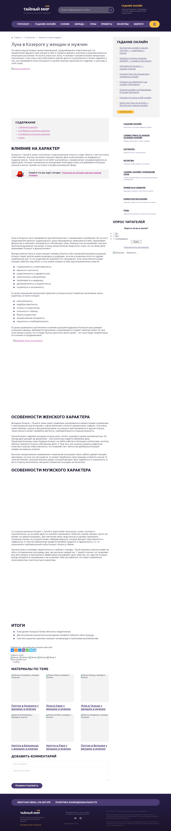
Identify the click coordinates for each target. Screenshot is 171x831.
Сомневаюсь (121, 239)
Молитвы (123, 24)
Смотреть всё (125, 112)
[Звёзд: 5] (51, 657)
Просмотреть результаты (136, 247)
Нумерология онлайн (135, 199)
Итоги (21, 138)
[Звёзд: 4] (42, 657)
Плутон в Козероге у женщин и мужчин (25, 707)
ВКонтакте (75, 818)
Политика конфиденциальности (76, 802)
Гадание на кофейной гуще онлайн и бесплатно (133, 83)
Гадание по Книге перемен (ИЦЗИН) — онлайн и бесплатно (135, 59)
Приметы (106, 24)
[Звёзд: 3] (33, 657)
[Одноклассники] (16, 650)
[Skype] (31, 650)
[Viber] (23, 650)
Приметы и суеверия (134, 188)
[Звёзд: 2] (24, 657)
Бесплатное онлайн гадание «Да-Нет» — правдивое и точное (134, 50)
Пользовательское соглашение (30, 825)
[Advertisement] (50, 208)
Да (116, 233)
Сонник (65, 24)
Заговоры (129, 149)
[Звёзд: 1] (15, 657)
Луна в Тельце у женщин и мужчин (93, 707)
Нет (117, 236)
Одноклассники (80, 818)
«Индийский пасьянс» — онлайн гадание (132, 67)
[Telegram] (34, 650)
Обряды (79, 24)
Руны (93, 24)
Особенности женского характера (34, 131)
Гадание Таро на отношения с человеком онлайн (134, 75)
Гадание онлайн (132, 6)
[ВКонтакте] (12, 650)
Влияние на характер (28, 127)
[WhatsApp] (27, 650)
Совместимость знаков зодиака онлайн (137, 136)
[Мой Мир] (19, 650)
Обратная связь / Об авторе (34, 802)
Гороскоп (23, 24)
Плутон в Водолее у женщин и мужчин (94, 747)
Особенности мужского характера (34, 134)
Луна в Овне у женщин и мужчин (58, 707)
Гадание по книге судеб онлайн (135, 97)
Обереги (138, 24)
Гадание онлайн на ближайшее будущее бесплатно (135, 91)
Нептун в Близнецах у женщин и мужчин (25, 747)
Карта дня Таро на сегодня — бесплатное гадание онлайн (134, 104)
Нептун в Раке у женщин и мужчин (58, 747)
